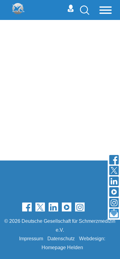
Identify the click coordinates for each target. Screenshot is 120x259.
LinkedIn (53, 206)
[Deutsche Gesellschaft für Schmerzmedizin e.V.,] (18, 8)
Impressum (31, 238)
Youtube (67, 206)
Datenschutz (61, 238)
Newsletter (93, 206)
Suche (84, 10)
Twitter (40, 206)
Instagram (80, 206)
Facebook (27, 206)
